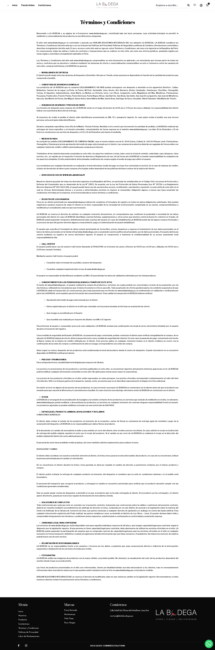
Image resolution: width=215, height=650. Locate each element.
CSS (92, 646)
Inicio (14, 5)
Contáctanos (44, 5)
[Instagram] (26, 645)
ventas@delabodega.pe (121, 616)
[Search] (188, 5)
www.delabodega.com (88, 232)
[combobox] (170, 5)
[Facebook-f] (18, 645)
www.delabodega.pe (98, 33)
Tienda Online (28, 5)
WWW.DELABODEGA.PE (74, 175)
